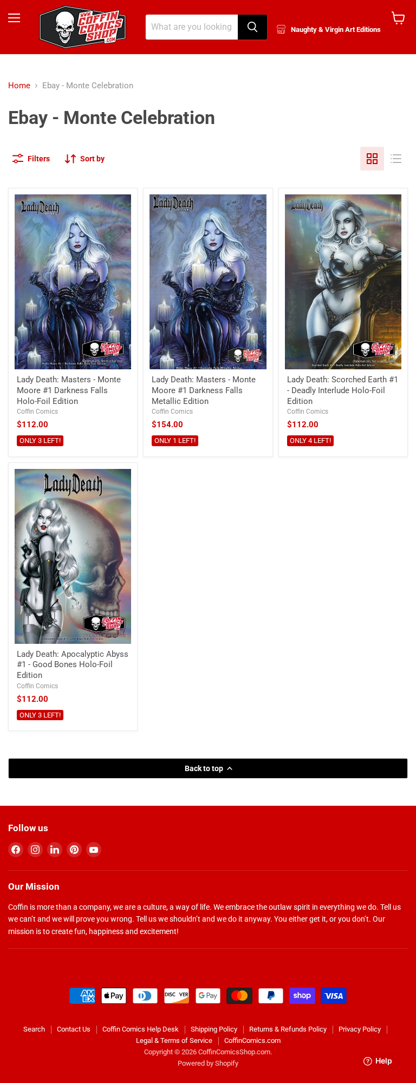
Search (34, 1029)
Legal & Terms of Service (174, 1040)
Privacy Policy (360, 1029)
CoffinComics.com (252, 1040)
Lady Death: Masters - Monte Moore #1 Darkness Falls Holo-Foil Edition (69, 390)
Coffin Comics (37, 411)
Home (19, 85)
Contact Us (73, 1029)
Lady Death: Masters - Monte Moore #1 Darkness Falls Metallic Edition (204, 390)
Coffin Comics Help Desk (140, 1029)
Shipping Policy (214, 1029)
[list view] (396, 159)
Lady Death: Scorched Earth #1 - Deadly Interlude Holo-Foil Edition (342, 390)
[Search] (252, 27)
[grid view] (372, 159)
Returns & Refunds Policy (288, 1029)
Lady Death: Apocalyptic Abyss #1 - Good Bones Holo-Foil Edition (72, 664)
